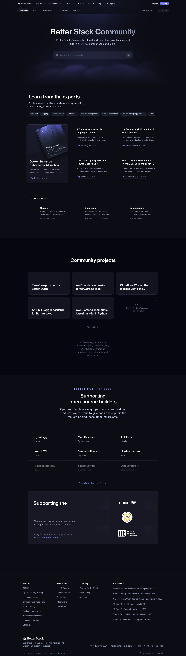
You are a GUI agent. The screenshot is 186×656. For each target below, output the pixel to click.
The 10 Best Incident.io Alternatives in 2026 (132, 614)
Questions (47, 10)
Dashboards (62, 606)
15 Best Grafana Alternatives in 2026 (129, 609)
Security (83, 597)
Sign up (164, 3)
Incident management (89, 114)
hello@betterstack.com (45, 538)
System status (66, 653)
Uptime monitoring (31, 620)
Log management (30, 597)
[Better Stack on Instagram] (139, 646)
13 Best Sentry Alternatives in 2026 (129, 604)
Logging (45, 114)
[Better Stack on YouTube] (161, 646)
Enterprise (61, 597)
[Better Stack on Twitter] (152, 646)
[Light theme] (159, 10)
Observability (58, 114)
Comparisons (62, 10)
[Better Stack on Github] (157, 646)
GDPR (52, 653)
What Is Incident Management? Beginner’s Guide (135, 589)
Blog (74, 10)
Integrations (62, 602)
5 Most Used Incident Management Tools (131, 619)
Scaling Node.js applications (133, 114)
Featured (34, 114)
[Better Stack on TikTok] (144, 646)
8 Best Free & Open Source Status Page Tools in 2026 (137, 599)
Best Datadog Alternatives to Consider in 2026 (134, 594)
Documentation (148, 10)
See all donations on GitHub (93, 483)
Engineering (85, 593)
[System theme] (163, 10)
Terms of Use (28, 653)
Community (23, 10)
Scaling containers (110, 114)
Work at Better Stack (89, 588)
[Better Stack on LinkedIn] (148, 646)
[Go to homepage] (24, 3)
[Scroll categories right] (147, 114)
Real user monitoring (32, 611)
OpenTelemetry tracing (33, 593)
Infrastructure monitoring (34, 602)
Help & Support (63, 588)
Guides (35, 10)
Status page (28, 625)
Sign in (155, 3)
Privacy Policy (41, 653)
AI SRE (26, 588)
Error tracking (29, 606)
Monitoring (72, 114)
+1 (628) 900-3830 (99, 646)
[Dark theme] (166, 10)
